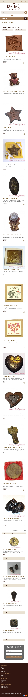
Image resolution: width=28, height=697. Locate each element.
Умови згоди (3, 671)
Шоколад (2, 681)
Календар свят (4, 680)
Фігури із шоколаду (8, 22)
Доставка (2, 668)
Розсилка (2, 689)
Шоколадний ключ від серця (12, 447)
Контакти (2, 675)
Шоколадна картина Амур (11, 269)
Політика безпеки (4, 670)
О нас (2, 667)
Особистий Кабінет (4, 686)
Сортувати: (5, 29)
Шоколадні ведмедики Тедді (12, 234)
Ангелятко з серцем (9, 56)
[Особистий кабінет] (22, 1)
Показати (17, 29)
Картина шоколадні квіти (11, 198)
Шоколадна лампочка (10, 603)
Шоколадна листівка (10, 305)
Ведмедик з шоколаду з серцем (13, 91)
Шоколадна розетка (9, 630)
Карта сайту (3, 676)
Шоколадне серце (9, 376)
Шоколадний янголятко (11, 518)
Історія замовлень (4, 687)
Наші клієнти (3, 682)
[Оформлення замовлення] (25, 1)
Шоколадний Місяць (9, 483)
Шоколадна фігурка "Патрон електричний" (14, 576)
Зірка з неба (7, 127)
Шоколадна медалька (10, 549)
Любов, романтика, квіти (7, 24)
